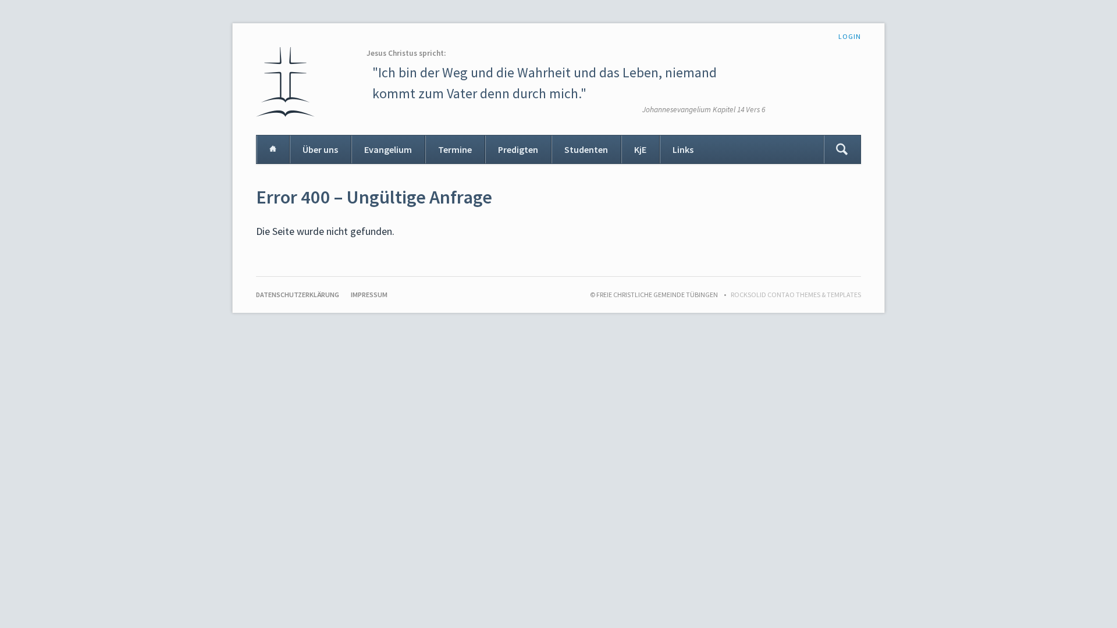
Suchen (841, 149)
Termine (455, 149)
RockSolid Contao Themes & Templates (796, 294)
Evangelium (388, 149)
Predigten (518, 149)
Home (273, 149)
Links (683, 149)
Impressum (369, 294)
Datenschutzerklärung (297, 294)
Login (849, 36)
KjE (640, 149)
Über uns (320, 149)
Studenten (586, 149)
